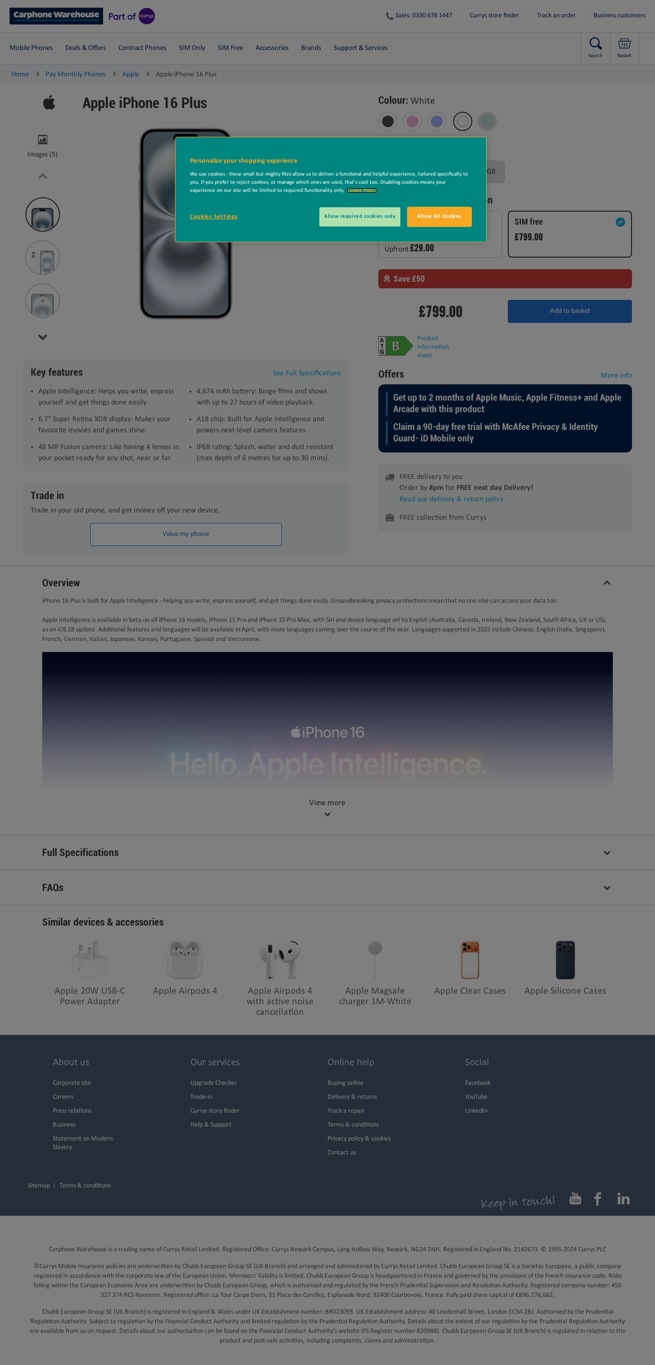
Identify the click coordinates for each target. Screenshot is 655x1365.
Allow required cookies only (359, 216)
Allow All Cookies (439, 216)
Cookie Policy (362, 190)
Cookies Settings (213, 217)
